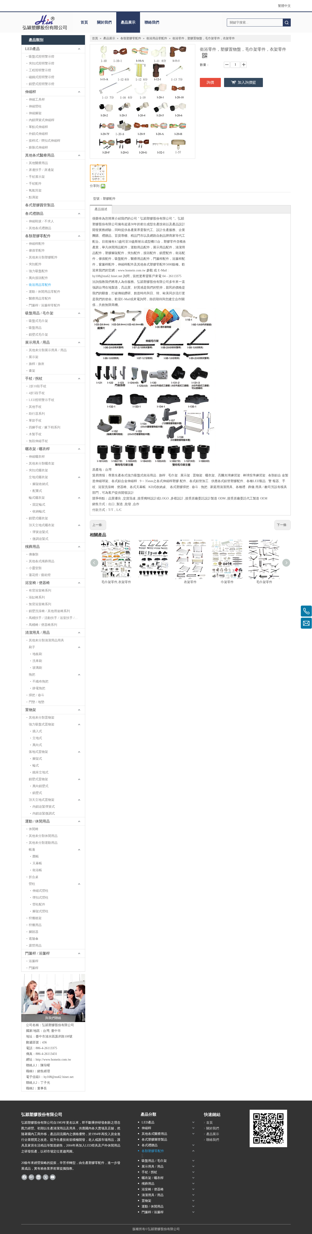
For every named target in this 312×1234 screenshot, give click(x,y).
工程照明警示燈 (40, 70)
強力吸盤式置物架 (41, 724)
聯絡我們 (152, 22)
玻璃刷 (37, 667)
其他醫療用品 (38, 163)
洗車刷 (37, 661)
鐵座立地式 (40, 772)
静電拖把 (38, 688)
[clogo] (44, 22)
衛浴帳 (37, 870)
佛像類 (33, 554)
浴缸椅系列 (37, 597)
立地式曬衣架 (38, 477)
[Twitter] (45, 1177)
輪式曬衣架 (37, 497)
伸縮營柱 (35, 106)
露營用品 (35, 945)
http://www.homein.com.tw (53, 1059)
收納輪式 (38, 511)
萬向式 (37, 745)
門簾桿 (33, 968)
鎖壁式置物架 (38, 779)
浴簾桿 (33, 961)
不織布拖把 (40, 681)
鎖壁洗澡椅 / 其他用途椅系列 (49, 611)
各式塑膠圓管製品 (39, 205)
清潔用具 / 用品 (37, 632)
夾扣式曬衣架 (38, 470)
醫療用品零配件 (40, 298)
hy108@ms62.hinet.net (59, 1077)
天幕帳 (37, 863)
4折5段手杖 (37, 393)
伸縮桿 (30, 92)
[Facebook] (24, 1177)
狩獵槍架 (35, 918)
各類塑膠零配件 (38, 236)
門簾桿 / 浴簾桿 (37, 953)
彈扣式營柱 (40, 897)
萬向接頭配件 (38, 278)
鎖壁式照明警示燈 (41, 84)
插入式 (37, 731)
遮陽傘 (33, 938)
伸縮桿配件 (37, 243)
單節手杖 (35, 420)
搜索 (287, 22)
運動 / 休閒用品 (37, 821)
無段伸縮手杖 (38, 441)
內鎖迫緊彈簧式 (43, 806)
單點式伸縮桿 (38, 127)
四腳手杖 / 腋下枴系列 (44, 427)
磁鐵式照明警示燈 (41, 77)
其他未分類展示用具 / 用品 (48, 350)
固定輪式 (38, 504)
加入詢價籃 (247, 82)
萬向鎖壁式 (40, 786)
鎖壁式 (37, 793)
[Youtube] (53, 1177)
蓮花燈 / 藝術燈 (40, 575)
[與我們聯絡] (53, 998)
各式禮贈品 (34, 213)
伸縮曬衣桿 (37, 456)
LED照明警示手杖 (41, 400)
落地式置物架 (38, 752)
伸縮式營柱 (40, 890)
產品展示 (128, 22)
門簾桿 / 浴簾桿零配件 (44, 305)
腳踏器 (33, 932)
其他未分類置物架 (41, 717)
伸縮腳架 (35, 113)
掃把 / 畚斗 (36, 695)
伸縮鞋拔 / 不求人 (41, 221)
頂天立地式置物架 (41, 799)
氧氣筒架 (35, 190)
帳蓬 (32, 849)
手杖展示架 (37, 176)
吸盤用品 (35, 327)
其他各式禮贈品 (40, 228)
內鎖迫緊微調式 (43, 813)
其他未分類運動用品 (43, 842)
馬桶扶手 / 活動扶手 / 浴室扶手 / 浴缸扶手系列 (57, 618)
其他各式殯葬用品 (41, 561)
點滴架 (33, 197)
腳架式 (37, 758)
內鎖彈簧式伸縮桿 (41, 120)
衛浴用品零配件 (40, 285)
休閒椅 (33, 829)
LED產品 (32, 49)
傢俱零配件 (37, 250)
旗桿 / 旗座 (36, 364)
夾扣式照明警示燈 (41, 63)
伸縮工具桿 (37, 99)
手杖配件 (35, 183)
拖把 (32, 674)
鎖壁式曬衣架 (38, 518)
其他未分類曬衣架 (41, 463)
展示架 (33, 357)
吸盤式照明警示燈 (41, 56)
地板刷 (37, 654)
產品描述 (101, 209)
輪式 (35, 765)
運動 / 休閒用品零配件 (44, 291)
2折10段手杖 (37, 386)
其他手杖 (35, 407)
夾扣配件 (35, 264)
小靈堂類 (35, 568)
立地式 (37, 738)
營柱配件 (38, 904)
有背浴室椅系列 (40, 590)
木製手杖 (35, 434)
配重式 (37, 491)
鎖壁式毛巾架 (38, 334)
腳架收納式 (40, 484)
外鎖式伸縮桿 (38, 133)
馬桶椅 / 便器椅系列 (43, 624)
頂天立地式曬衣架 (41, 525)
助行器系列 (37, 413)
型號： (98, 198)
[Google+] (31, 1177)
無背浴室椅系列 (40, 604)
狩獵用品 (35, 925)
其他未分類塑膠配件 (43, 257)
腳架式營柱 (40, 911)
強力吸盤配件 (38, 271)
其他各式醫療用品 (39, 155)
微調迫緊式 (40, 539)
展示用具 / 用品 (37, 342)
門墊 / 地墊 (36, 702)
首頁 (84, 22)
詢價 (210, 82)
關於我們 (104, 22)
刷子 (32, 647)
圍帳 (35, 856)
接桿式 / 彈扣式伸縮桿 (44, 140)
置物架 (30, 710)
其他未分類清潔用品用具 (46, 640)
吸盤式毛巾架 (38, 321)
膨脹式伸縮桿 (38, 147)
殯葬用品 (32, 547)
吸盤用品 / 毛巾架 (39, 313)
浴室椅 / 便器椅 (37, 583)
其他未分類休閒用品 (43, 836)
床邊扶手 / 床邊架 (41, 170)
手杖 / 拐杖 (33, 378)
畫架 (32, 370)
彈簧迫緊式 (40, 532)
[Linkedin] (38, 1177)
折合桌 (33, 877)
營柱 (32, 884)
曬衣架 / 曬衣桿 (37, 449)
